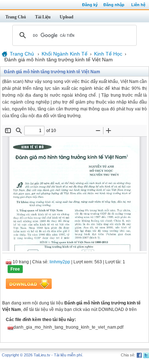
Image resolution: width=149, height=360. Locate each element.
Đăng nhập (113, 5)
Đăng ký (90, 5)
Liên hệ (138, 5)
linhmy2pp (60, 261)
